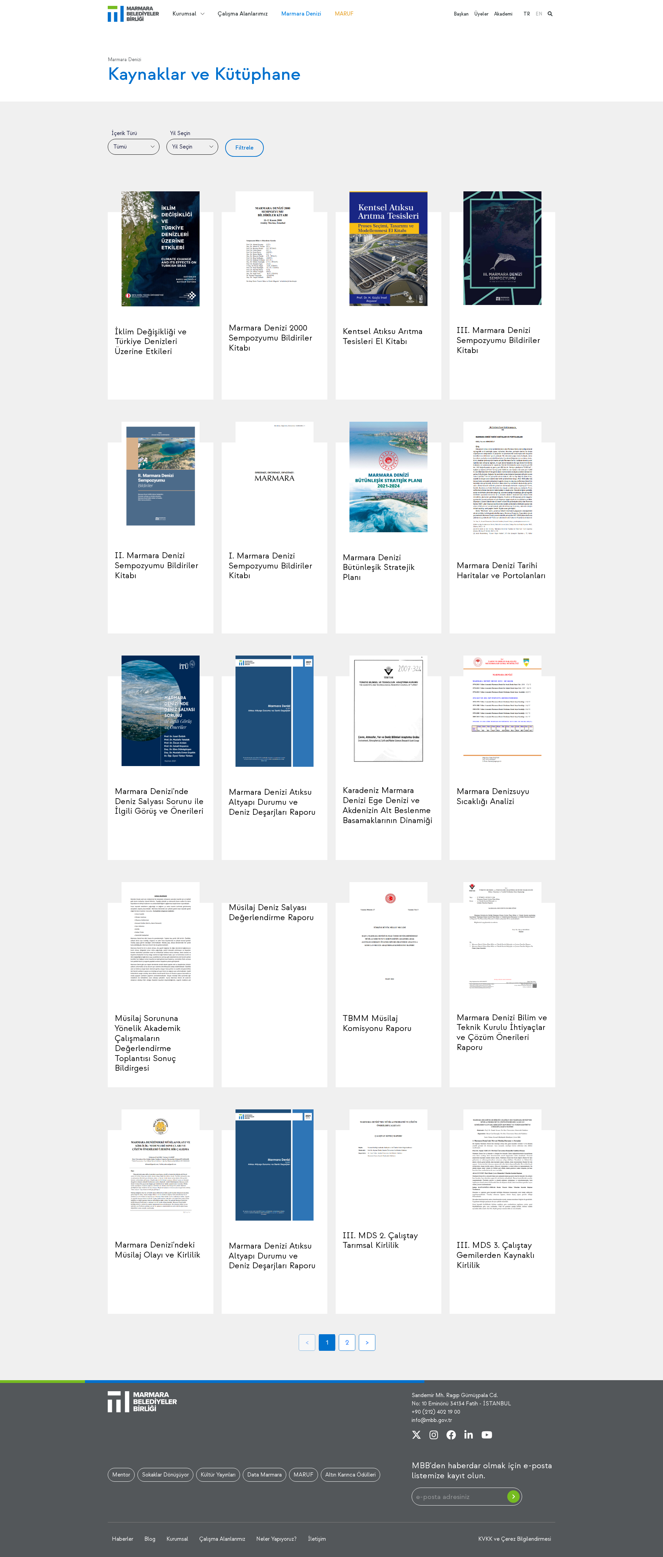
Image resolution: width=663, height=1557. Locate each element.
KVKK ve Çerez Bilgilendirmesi (514, 1539)
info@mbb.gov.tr (432, 1420)
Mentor (121, 1474)
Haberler (122, 1539)
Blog (149, 1539)
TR (526, 14)
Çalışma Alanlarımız (243, 13)
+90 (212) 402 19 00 (436, 1411)
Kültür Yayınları (218, 1474)
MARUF (344, 13)
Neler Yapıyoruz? (276, 1539)
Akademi (503, 14)
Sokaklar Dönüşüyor (165, 1474)
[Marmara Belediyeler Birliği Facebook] (451, 1435)
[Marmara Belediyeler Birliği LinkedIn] (468, 1435)
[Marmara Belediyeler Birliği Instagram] (433, 1435)
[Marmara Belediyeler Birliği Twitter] (416, 1435)
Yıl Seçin (180, 133)
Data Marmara (264, 1474)
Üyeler (481, 14)
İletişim (317, 1539)
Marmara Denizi (301, 13)
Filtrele (244, 147)
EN (539, 14)
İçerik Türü (124, 133)
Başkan (461, 14)
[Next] (367, 1342)
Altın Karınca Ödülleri (350, 1474)
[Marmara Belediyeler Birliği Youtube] (487, 1435)
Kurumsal (184, 13)
